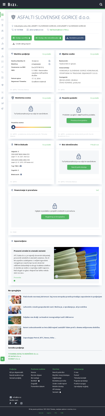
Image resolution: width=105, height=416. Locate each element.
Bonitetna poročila (59, 381)
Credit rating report (23, 44)
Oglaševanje (56, 378)
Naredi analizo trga (16, 375)
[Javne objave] (3, 48)
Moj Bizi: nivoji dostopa (60, 375)
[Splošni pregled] (3, 14)
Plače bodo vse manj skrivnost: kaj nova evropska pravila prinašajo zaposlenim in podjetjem (62, 296)
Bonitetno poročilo (77, 38)
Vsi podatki (46, 54)
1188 (61, 413)
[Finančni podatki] (3, 56)
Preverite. (17, 277)
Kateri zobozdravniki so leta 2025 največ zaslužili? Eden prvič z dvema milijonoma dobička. (61, 327)
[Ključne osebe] (3, 30)
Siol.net (41, 413)
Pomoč (76, 375)
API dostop (56, 389)
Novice (33, 372)
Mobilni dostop (58, 386)
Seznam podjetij (15, 378)
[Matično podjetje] (3, 20)
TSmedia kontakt (80, 378)
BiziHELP (34, 381)
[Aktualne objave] (3, 38)
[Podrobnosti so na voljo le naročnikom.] (21, 166)
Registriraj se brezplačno (55, 217)
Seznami (55, 392)
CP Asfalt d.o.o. (14, 356)
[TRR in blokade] (3, 25)
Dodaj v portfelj (22, 38)
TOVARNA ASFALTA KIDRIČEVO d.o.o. (23, 354)
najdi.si (49, 413)
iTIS (56, 413)
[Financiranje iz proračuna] (3, 43)
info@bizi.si (16, 397)
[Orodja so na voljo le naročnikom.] (3, 359)
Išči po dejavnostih (16, 372)
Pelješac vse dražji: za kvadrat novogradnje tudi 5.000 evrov (48, 317)
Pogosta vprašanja (81, 381)
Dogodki (34, 384)
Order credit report (59, 384)
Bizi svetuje (35, 378)
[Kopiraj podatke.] (50, 61)
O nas (76, 372)
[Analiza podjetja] (3, 92)
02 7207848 (18, 30)
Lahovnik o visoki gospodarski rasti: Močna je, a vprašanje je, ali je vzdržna (55, 307)
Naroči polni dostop (79, 167)
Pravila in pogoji (80, 384)
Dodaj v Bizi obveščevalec (49, 38)
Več (97, 190)
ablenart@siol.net (36, 30)
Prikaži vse (95, 144)
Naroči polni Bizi (58, 372)
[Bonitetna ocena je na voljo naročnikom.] (13, 17)
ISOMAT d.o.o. (14, 359)
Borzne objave (36, 375)
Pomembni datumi (37, 386)
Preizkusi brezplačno (79, 120)
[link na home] (13, 4)
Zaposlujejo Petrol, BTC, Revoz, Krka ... (39, 337)
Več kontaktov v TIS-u (59, 30)
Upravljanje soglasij (81, 386)
